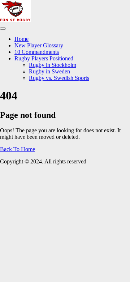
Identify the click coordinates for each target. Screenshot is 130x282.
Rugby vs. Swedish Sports (59, 78)
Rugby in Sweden (49, 71)
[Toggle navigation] (3, 28)
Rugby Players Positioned (43, 58)
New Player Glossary (38, 45)
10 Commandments (36, 52)
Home (21, 39)
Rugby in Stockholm (52, 65)
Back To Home (17, 149)
